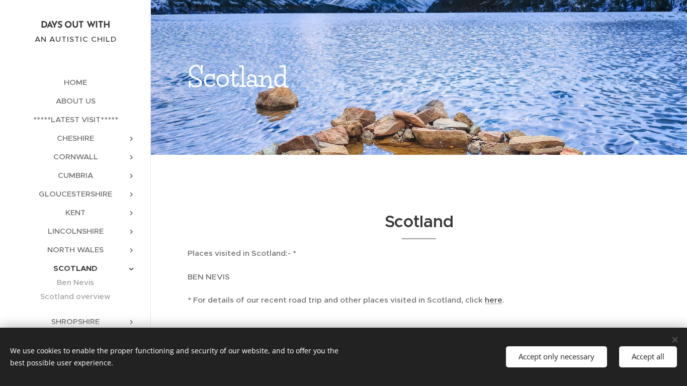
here (493, 300)
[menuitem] (75, 82)
